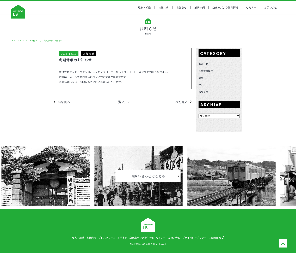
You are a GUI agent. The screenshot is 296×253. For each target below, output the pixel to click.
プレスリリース (106, 237)
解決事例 (199, 7)
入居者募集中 (206, 71)
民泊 (201, 84)
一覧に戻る (123, 102)
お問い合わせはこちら (148, 176)
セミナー (251, 7)
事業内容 (163, 7)
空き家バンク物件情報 (142, 237)
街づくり (203, 91)
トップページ (17, 40)
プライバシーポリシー (194, 237)
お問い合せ (270, 7)
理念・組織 (144, 7)
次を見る (181, 102)
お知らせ (181, 7)
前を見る (64, 102)
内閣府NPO (215, 237)
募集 (201, 77)
